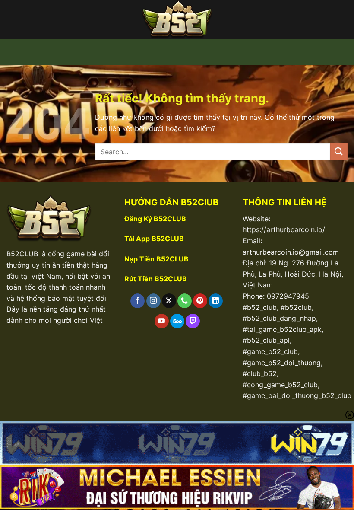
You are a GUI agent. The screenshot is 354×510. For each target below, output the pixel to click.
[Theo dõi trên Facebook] (137, 300)
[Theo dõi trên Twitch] (193, 321)
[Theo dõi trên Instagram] (153, 300)
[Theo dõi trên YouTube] (162, 321)
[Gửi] (339, 151)
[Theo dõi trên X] (169, 300)
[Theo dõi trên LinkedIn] (216, 300)
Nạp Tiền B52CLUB (156, 259)
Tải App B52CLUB (154, 238)
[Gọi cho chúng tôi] (184, 300)
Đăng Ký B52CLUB (155, 218)
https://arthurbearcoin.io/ (284, 229)
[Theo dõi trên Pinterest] (200, 300)
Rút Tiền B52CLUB (155, 278)
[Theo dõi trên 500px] (177, 321)
